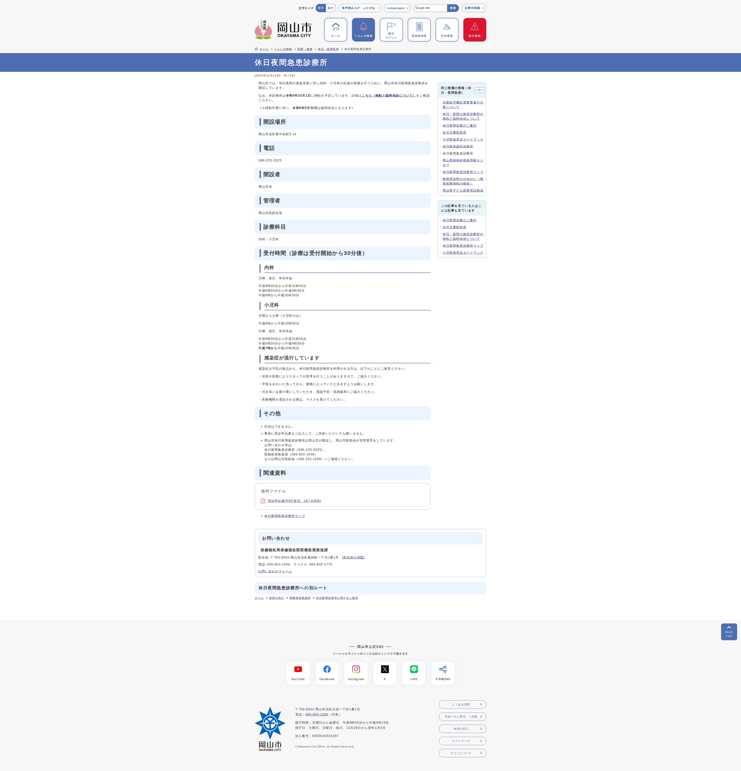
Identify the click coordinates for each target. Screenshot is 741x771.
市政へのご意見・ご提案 (461, 716)
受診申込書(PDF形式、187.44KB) (294, 501)
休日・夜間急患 (328, 49)
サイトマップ (461, 740)
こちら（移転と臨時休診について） (389, 95)
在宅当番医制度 (454, 132)
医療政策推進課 (300, 598)
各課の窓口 (276, 598)
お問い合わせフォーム (275, 571)
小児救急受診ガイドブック (463, 139)
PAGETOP (729, 634)
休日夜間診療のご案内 (460, 125)
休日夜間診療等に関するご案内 (337, 598)
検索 (453, 7)
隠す (480, 90)
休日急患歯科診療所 (458, 146)
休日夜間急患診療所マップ (284, 516)
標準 (321, 7)
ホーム (264, 49)
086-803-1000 (316, 714)
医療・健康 (304, 49)
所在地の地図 (353, 557)
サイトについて (461, 753)
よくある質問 (461, 704)
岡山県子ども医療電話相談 (463, 190)
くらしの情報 (283, 49)
